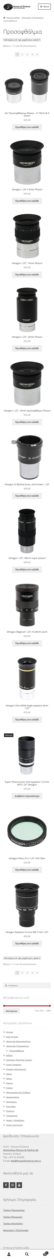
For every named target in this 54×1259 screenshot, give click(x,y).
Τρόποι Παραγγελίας (14, 1210)
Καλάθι (41, 1252)
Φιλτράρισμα (11, 1011)
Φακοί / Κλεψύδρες (15, 1120)
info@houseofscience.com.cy (26, 1160)
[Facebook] (6, 1185)
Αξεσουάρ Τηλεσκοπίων (32, 17)
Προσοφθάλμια (16, 1050)
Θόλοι (9, 1078)
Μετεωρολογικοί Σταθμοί (18, 1092)
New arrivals (12, 1036)
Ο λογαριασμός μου (9, 1254)
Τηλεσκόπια (12, 1115)
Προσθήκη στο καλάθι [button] (27, 127)
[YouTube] (19, 1185)
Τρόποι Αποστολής (13, 1223)
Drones (9, 1032)
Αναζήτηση (27, 1254)
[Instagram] (12, 1185)
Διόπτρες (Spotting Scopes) (19, 1060)
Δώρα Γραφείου (13, 1064)
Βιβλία (9, 1055)
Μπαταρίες (11, 1102)
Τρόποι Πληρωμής (12, 1216)
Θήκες (9, 1074)
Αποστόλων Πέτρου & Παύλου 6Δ (20, 1150)
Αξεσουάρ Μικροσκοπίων (18, 1041)
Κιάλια (9, 1088)
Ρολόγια (10, 1111)
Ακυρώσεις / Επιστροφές (16, 1230)
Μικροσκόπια (12, 1097)
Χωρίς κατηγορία (14, 1125)
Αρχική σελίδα (13, 17)
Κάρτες (9, 1083)
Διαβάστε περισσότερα (27, 796)
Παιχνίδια (11, 1106)
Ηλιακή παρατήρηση (16, 1069)
